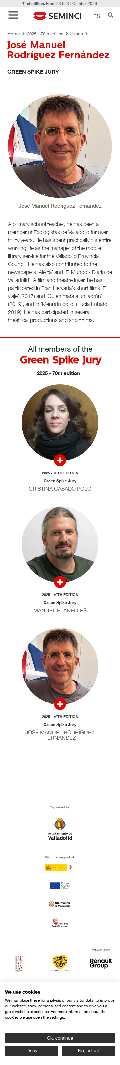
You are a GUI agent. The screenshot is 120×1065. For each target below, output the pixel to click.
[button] (15, 16)
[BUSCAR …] (111, 15)
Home (13, 33)
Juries (76, 33)
